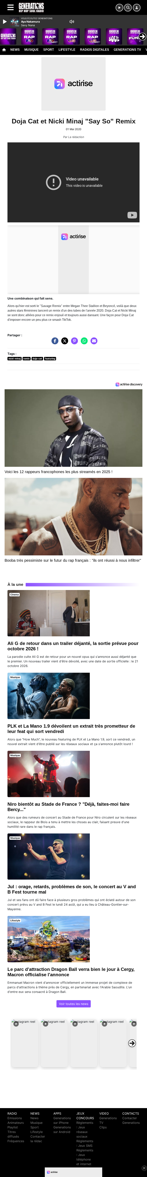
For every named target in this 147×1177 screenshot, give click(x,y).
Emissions (14, 1118)
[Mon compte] (136, 7)
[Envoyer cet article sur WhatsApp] (83, 343)
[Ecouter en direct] (119, 7)
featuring (50, 358)
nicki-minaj (14, 358)
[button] (24, 1043)
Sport (48, 49)
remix (26, 358)
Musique (31, 49)
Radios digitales (94, 49)
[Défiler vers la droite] (132, 1043)
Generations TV (127, 49)
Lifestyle (67, 49)
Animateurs (15, 1123)
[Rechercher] (128, 7)
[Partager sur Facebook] (54, 343)
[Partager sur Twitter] (63, 343)
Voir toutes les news (73, 1004)
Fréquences (15, 1141)
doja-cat (37, 358)
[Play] (5, 21)
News (15, 49)
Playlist (12, 1127)
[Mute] (72, 21)
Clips (103, 1127)
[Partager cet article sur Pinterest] (73, 343)
